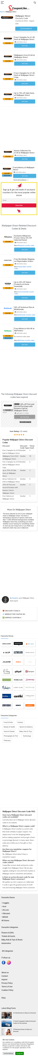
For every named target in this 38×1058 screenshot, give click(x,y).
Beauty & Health (9, 727)
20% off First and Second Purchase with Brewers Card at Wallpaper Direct (24, 407)
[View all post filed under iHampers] (29, 671)
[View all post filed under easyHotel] (29, 705)
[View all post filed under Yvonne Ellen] (29, 661)
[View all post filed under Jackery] (18, 661)
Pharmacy (7, 740)
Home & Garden (9, 731)
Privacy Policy (7, 983)
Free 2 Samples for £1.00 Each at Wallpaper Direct (24, 38)
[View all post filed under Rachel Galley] (29, 652)
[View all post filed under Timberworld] (18, 705)
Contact (5, 976)
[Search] (34, 2)
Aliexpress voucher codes (26, 245)
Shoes (20, 940)
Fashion (20, 722)
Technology (27, 736)
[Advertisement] (19, 126)
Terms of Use (7, 986)
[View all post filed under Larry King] (18, 687)
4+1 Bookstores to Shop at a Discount (24, 1013)
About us (5, 972)
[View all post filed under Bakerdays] (29, 679)
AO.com (6, 910)
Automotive (6, 943)
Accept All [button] (20, 1053)
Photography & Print (11, 736)
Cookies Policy (7, 990)
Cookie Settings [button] (8, 1053)
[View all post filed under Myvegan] (6, 679)
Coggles (6, 903)
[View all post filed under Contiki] (18, 696)
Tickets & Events (8, 936)
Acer (4, 906)
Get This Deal (24, 417)
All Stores (5, 920)
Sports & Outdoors (26, 727)
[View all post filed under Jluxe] (6, 661)
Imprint (4, 979)
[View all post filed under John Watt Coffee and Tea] (29, 687)
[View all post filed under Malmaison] (6, 687)
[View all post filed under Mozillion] (18, 652)
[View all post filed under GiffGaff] (18, 671)
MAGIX (5, 917)
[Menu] (2, 2)
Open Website (27, 28)
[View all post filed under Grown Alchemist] (6, 644)
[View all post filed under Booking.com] (6, 696)
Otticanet (6, 913)
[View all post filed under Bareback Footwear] (6, 705)
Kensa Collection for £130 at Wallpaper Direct (24, 152)
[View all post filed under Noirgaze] (18, 679)
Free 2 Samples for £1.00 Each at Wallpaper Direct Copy (24, 75)
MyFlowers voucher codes (26, 340)
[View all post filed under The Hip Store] (6, 652)
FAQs (4, 998)
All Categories (7, 951)
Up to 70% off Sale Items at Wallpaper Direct (24, 94)
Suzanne (15, 598)
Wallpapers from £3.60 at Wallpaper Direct (24, 56)
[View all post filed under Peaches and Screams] (29, 644)
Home (2, 12)
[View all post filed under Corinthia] (29, 696)
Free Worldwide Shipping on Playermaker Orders (24, 260)
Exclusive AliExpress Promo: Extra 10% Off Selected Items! (23, 238)
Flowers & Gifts (8, 933)
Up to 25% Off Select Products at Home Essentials (22, 284)
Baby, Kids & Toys (25, 731)
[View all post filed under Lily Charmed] (6, 671)
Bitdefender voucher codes (26, 315)
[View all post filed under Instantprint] (18, 644)
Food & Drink (8, 722)
